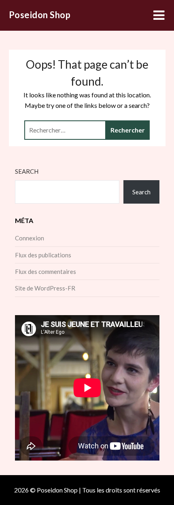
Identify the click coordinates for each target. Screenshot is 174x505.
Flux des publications (43, 255)
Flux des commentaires (45, 271)
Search (26, 171)
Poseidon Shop (40, 14)
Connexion (29, 238)
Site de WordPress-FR (45, 288)
